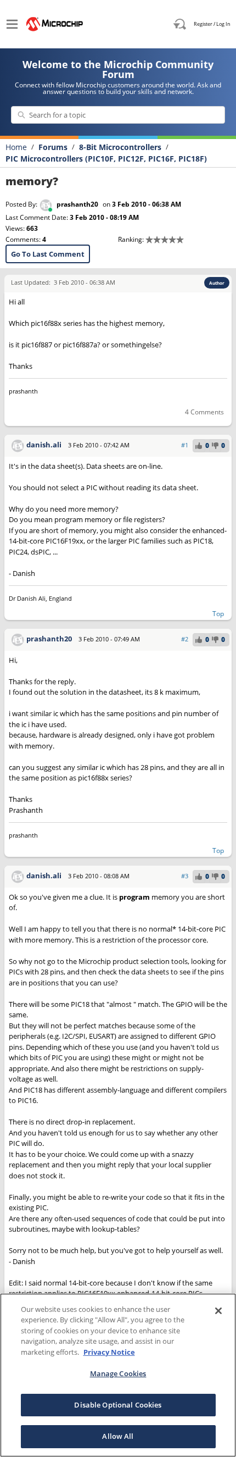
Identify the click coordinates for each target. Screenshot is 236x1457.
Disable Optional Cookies (117, 1405)
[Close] (218, 1311)
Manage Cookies (118, 1373)
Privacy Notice (109, 1352)
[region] (118, 1375)
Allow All (117, 1436)
